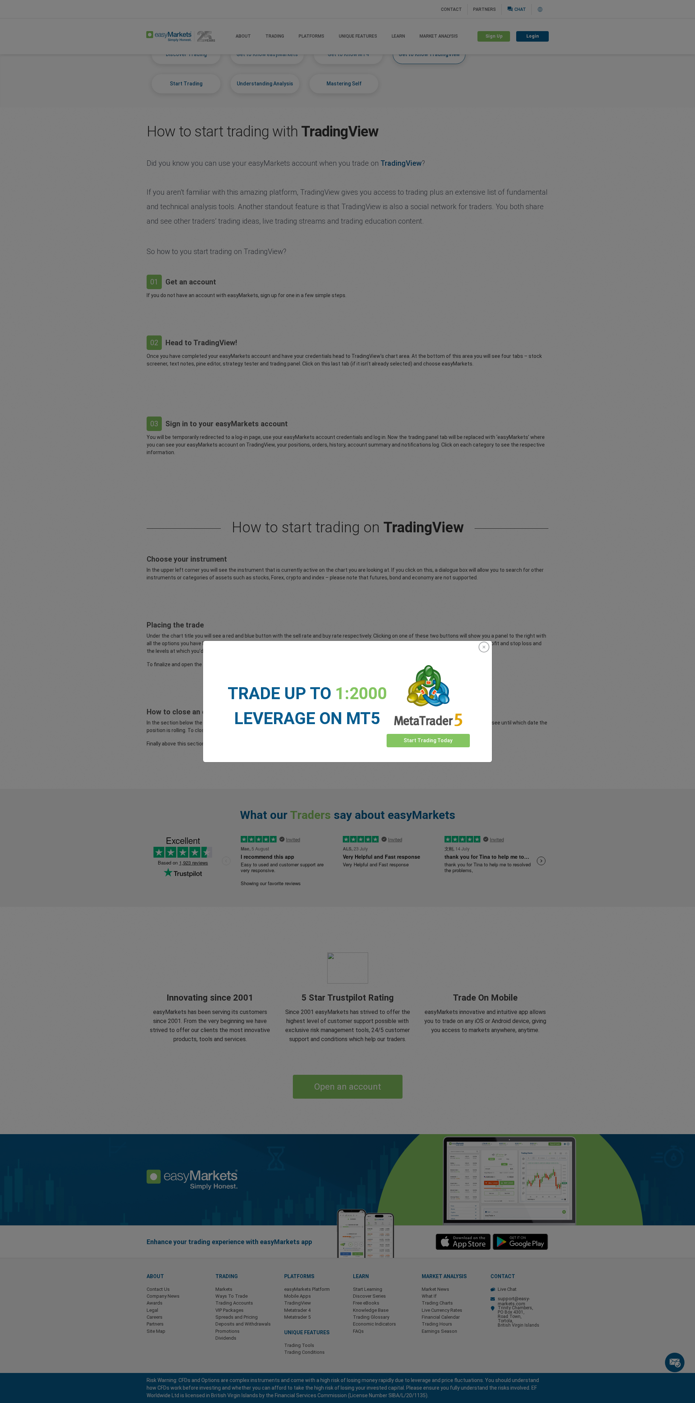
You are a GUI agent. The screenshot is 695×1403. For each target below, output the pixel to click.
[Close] (484, 647)
